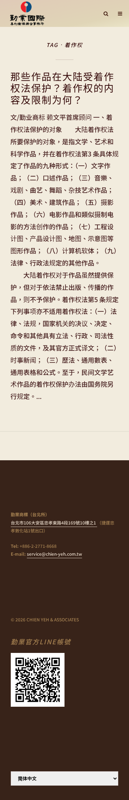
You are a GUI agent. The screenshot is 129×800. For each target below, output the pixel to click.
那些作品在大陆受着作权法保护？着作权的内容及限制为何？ (62, 88)
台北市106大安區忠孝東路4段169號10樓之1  (54, 522)
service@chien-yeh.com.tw (54, 554)
